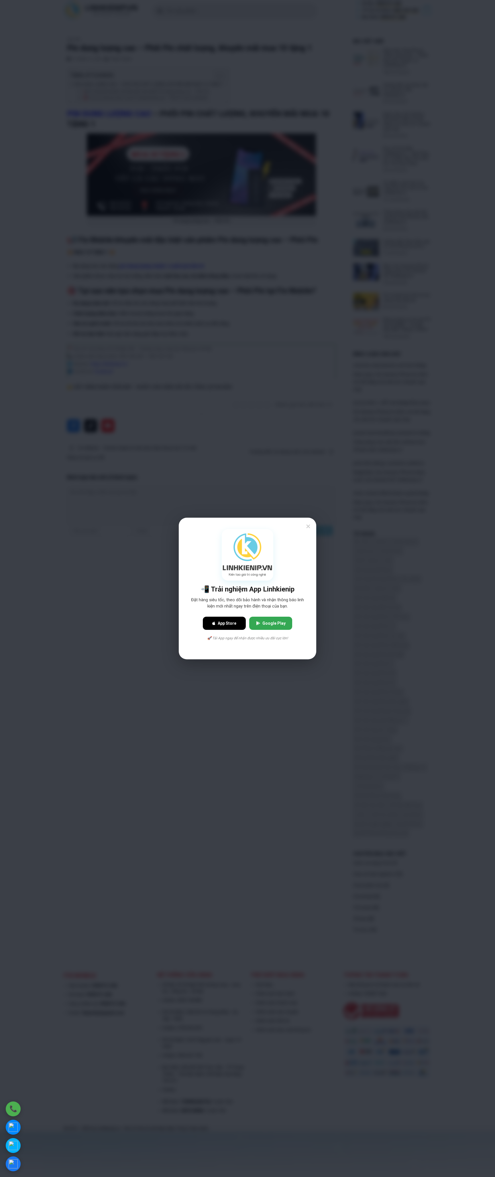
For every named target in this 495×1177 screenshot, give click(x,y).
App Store (227, 623)
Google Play (274, 623)
